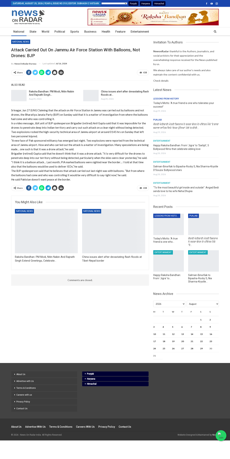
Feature (120, 31)
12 (173, 334)
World (45, 31)
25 (164, 348)
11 (164, 334)
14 (192, 334)
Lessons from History (166, 98)
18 (164, 341)
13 (182, 334)
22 (201, 341)
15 (201, 334)
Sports (74, 31)
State (32, 31)
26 (173, 348)
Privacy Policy (23, 401)
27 (182, 348)
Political (59, 31)
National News (20, 42)
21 (192, 341)
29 (201, 348)
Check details (161, 80)
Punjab (133, 3)
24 (154, 348)
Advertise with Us (25, 381)
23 (211, 341)
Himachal (159, 3)
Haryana (145, 3)
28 (192, 348)
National (18, 31)
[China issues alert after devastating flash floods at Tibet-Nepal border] (91, 95)
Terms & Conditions (26, 388)
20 (182, 341)
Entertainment (140, 31)
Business (90, 31)
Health (106, 31)
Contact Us (21, 408)
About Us (20, 374)
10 (154, 334)
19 (173, 341)
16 (211, 334)
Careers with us (24, 395)
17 (154, 341)
